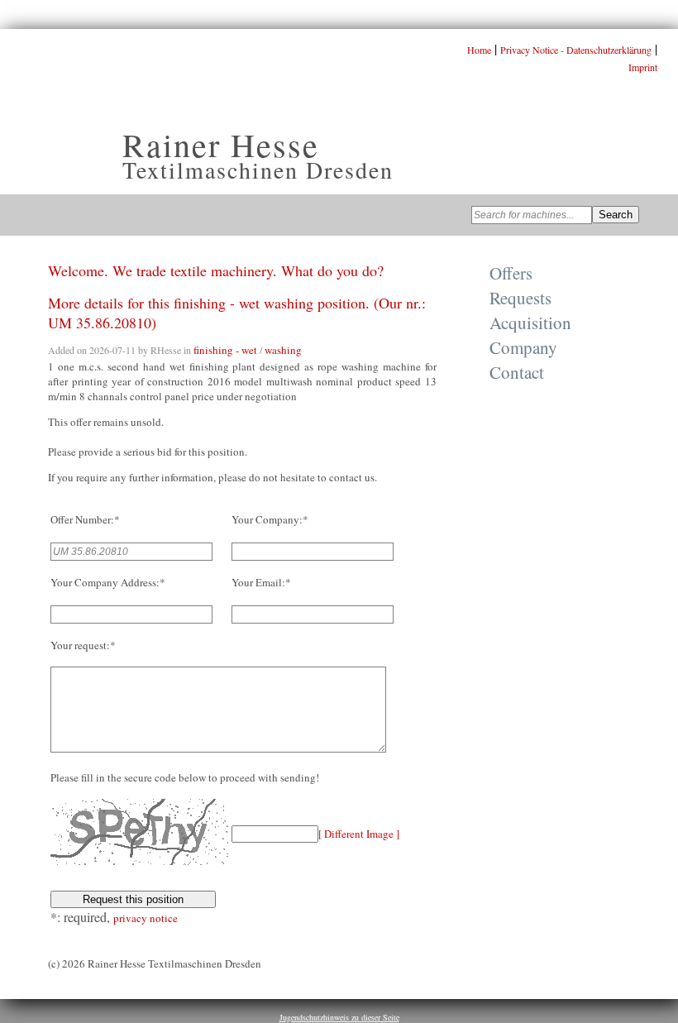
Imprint (642, 67)
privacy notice (145, 918)
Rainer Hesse (220, 144)
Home (479, 49)
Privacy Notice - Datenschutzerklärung (576, 49)
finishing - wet (225, 349)
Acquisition (530, 322)
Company (523, 347)
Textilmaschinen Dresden (258, 169)
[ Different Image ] (358, 833)
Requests (520, 297)
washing (283, 349)
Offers (510, 272)
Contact (516, 372)
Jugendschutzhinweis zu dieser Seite (339, 1017)
